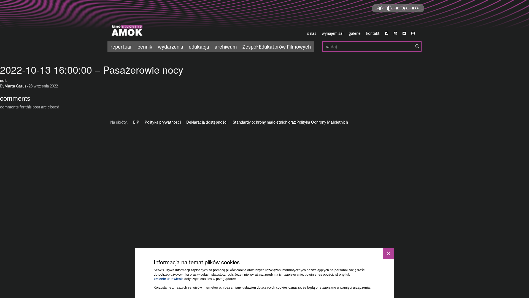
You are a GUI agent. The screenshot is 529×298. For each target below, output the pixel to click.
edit (3, 80)
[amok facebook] (386, 33)
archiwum (226, 46)
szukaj (372, 46)
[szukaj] (417, 46)
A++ (415, 8)
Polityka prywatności (163, 122)
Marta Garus (15, 86)
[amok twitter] (404, 33)
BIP (136, 122)
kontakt (372, 33)
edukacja (199, 46)
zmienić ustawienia (168, 279)
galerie (355, 33)
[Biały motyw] (380, 8)
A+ (405, 8)
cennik (144, 46)
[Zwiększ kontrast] (389, 8)
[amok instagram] (413, 33)
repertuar (121, 46)
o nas (311, 33)
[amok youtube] (395, 33)
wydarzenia (170, 46)
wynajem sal (332, 33)
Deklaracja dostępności (206, 122)
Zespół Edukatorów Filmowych (276, 46)
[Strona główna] (160, 20)
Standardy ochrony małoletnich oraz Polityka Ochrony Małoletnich (290, 122)
